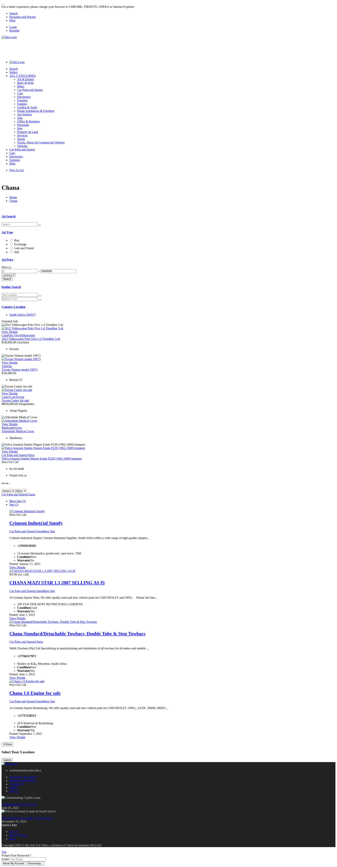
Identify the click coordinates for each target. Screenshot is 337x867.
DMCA (14, 791)
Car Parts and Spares (30, 89)
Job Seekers (24, 114)
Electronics (24, 96)
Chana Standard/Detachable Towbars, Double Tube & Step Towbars (77, 633)
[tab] (168, 216)
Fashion (22, 103)
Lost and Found (24, 248)
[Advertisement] (73, 48)
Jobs (20, 118)
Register (14, 30)
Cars (20, 93)
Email (5, 859)
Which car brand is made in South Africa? (27, 818)
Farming (22, 100)
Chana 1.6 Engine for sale (35, 693)
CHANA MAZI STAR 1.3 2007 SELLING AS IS (57, 582)
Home (13, 197)
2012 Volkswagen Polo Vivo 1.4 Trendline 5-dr (31, 338)
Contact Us (16, 784)
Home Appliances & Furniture (35, 111)
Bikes (20, 86)
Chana (13, 200)
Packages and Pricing (22, 17)
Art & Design (25, 79)
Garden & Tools (27, 107)
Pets (19, 128)
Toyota (20, 397)
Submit (7, 760)
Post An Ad (16, 170)
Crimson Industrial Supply (36, 523)
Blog (12, 20)
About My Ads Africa (22, 777)
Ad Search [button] (9, 216)
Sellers (13, 72)
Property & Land (27, 132)
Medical (7, 427)
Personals (23, 125)
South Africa (22, 314)
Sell (16, 252)
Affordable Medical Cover (18, 431)
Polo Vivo (13, 335)
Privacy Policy (18, 835)
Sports (21, 139)
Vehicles (22, 146)
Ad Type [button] (7, 232)
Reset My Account (13, 863)
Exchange (20, 244)
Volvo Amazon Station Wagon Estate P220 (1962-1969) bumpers (42, 458)
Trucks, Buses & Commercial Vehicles (41, 142)
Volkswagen (27, 335)
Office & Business (28, 121)
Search (13, 13)
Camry (6, 397)
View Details (10, 331)
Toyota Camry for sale (15, 400)
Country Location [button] (13, 307)
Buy (17, 240)
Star (14, 504)
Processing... (35, 863)
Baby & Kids (25, 82)
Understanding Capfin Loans (19, 804)
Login (13, 27)
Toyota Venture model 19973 (19, 369)
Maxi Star (17, 501)
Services (22, 135)
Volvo (31, 455)
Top (4, 852)
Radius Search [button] (11, 287)
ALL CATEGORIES (22, 75)
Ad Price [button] (7, 259)
